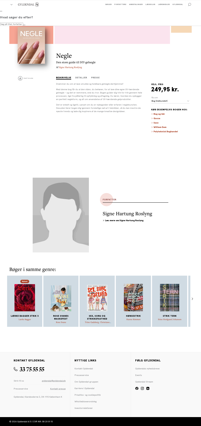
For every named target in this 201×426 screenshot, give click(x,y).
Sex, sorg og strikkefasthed (97, 317)
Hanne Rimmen (133, 319)
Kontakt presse (58, 388)
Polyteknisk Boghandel (166, 131)
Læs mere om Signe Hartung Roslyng (124, 220)
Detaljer (81, 78)
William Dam (160, 127)
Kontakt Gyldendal (84, 368)
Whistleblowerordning (86, 401)
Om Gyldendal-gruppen (86, 381)
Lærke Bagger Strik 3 (25, 316)
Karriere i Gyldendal (84, 388)
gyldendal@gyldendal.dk (54, 380)
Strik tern (170, 316)
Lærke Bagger (25, 319)
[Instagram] (142, 389)
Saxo (156, 123)
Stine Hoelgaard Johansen (169, 319)
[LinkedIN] (147, 389)
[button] (189, 4)
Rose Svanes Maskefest (61, 317)
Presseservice (82, 375)
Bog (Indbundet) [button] (160, 101)
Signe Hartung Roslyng (70, 67)
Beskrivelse (63, 78)
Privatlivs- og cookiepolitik (88, 395)
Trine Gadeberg (92, 322)
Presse (95, 78)
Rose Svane (61, 322)
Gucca (157, 118)
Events (138, 375)
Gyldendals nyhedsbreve (147, 368)
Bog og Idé (159, 114)
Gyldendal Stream (144, 381)
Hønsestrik (133, 316)
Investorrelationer (84, 408)
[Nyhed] (24, 297)
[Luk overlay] (1, 11)
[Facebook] (137, 389)
